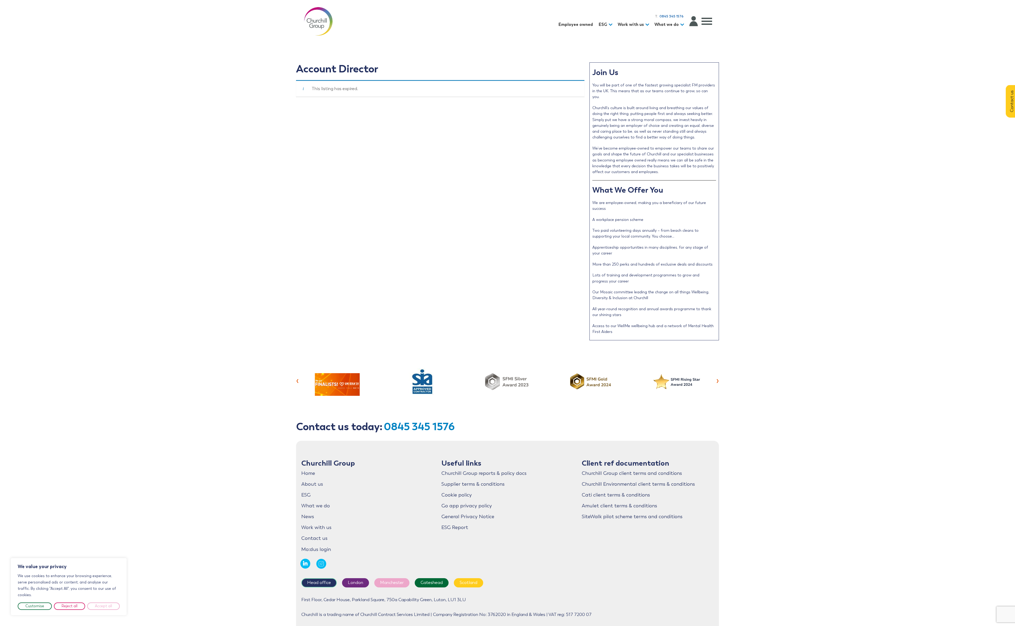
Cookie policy (456, 495)
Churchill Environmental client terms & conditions (638, 484)
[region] (69, 586)
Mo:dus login (316, 549)
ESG (603, 24)
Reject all (69, 606)
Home (308, 473)
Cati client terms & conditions (616, 495)
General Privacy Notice (467, 517)
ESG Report (454, 527)
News (307, 517)
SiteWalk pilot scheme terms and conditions (632, 517)
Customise (34, 606)
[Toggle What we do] (683, 24)
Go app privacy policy (466, 506)
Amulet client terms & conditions (619, 506)
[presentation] (297, 380)
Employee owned (576, 24)
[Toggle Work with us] (648, 24)
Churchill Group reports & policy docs (484, 473)
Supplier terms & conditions (473, 484)
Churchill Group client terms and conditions (632, 473)
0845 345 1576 (419, 426)
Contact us (314, 538)
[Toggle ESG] (611, 24)
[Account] (693, 21)
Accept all (103, 606)
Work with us (631, 24)
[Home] (318, 21)
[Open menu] (707, 21)
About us (312, 484)
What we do (666, 24)
